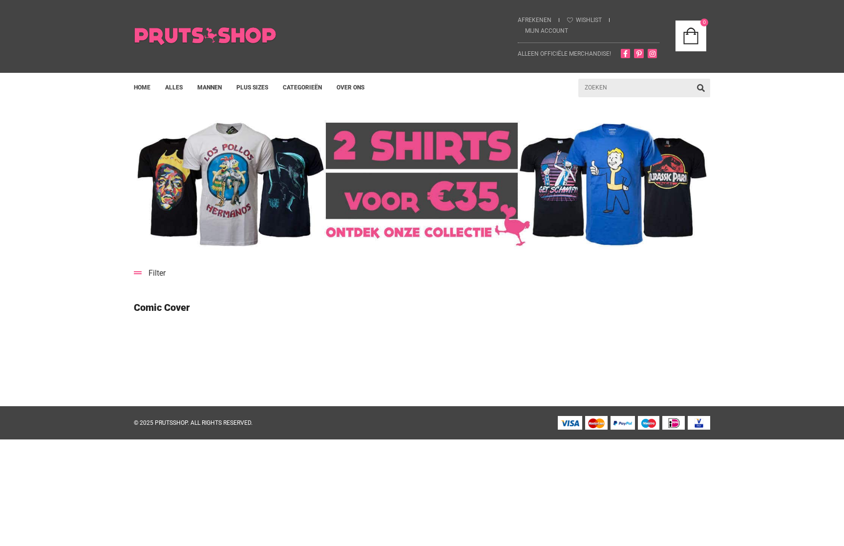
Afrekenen (534, 20)
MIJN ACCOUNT (546, 30)
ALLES (174, 87)
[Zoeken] (701, 88)
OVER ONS (350, 87)
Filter (157, 273)
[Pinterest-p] (639, 54)
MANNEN (209, 87)
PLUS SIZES (252, 87)
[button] (422, 273)
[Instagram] (652, 54)
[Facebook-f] (626, 54)
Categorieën (302, 87)
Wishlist (589, 20)
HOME (142, 87)
